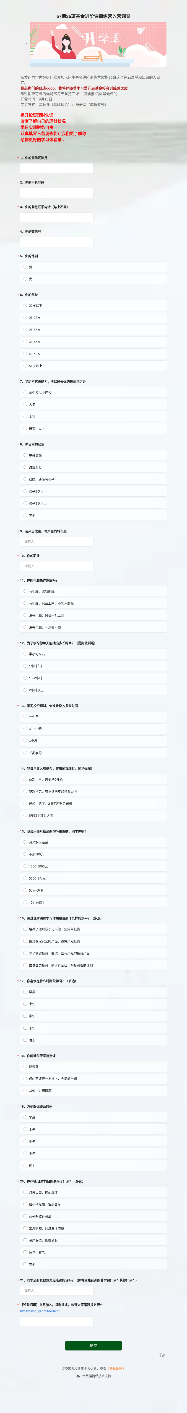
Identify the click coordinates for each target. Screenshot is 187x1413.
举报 (162, 1355)
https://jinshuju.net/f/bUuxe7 (40, 1311)
